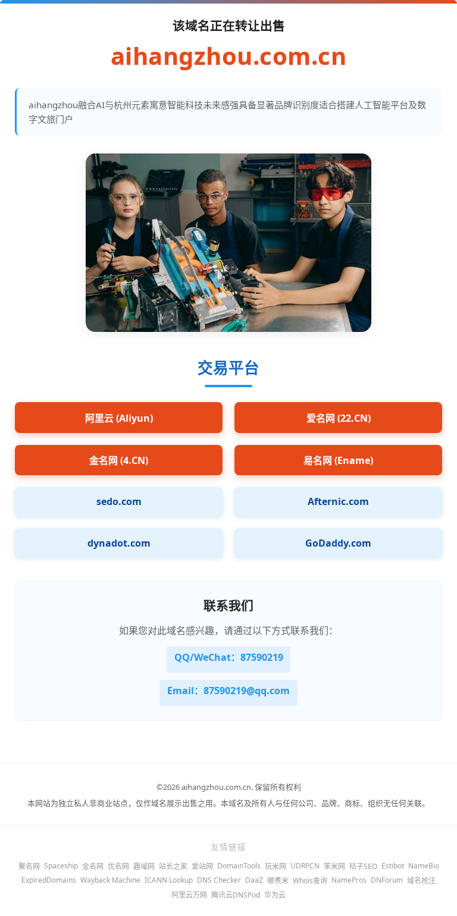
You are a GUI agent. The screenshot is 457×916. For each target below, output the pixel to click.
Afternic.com (338, 501)
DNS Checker (219, 880)
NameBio (423, 866)
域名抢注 (421, 881)
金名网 (93, 866)
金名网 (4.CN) (118, 460)
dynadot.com (119, 543)
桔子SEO (363, 866)
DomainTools (239, 866)
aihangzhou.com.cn (229, 56)
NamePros (349, 880)
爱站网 (202, 866)
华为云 (275, 895)
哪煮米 (278, 881)
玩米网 (275, 866)
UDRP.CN (305, 866)
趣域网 (144, 866)
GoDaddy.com (338, 543)
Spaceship (61, 866)
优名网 (118, 866)
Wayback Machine (110, 880)
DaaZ (254, 880)
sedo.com (119, 501)
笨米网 (334, 866)
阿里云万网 (189, 895)
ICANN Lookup (169, 880)
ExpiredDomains (48, 880)
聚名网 (29, 866)
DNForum (387, 880)
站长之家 (173, 866)
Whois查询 (310, 881)
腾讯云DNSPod (235, 895)
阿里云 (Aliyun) (119, 418)
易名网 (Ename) (338, 460)
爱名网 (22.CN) (338, 418)
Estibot (392, 866)
